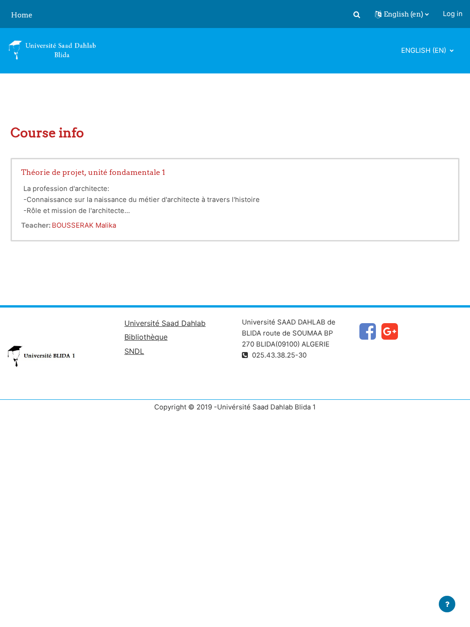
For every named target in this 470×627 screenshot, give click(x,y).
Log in (453, 14)
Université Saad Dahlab (165, 323)
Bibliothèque (146, 336)
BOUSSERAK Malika (84, 225)
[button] (356, 14)
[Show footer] (447, 604)
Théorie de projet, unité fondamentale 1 (93, 172)
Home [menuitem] (22, 15)
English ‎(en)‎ (424, 50)
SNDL (134, 351)
